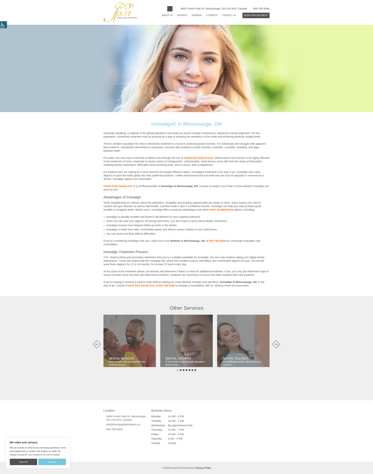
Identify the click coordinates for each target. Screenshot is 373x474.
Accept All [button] (52, 462)
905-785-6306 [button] (261, 8)
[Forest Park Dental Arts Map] (236, 431)
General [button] (197, 15)
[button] (3, 24)
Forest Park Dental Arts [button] (117, 186)
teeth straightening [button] (221, 209)
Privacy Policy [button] (203, 468)
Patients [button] (182, 15)
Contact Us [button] (229, 15)
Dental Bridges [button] (121, 358)
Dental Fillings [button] (235, 358)
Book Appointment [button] (256, 15)
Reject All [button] (23, 462)
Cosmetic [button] (212, 15)
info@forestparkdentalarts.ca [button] (123, 424)
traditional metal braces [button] (198, 157)
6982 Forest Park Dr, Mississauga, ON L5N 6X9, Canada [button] (214, 8)
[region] (38, 453)
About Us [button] (167, 15)
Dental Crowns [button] (178, 358)
